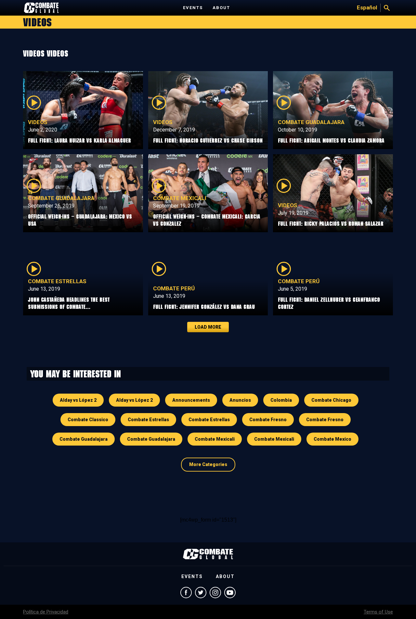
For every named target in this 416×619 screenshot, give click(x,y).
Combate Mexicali (179, 198)
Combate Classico (88, 419)
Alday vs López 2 (78, 400)
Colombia (281, 400)
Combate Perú (174, 288)
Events (193, 7)
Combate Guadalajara (311, 122)
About (221, 7)
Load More (208, 327)
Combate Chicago (331, 400)
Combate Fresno (268, 419)
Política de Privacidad (45, 612)
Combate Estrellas (57, 281)
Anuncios (240, 400)
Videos (37, 122)
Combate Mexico (332, 439)
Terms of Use (378, 612)
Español (367, 7)
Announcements (191, 400)
